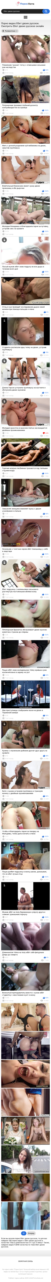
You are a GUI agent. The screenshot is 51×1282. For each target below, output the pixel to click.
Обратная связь (25, 1261)
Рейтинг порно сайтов (16, 1278)
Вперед (31, 1233)
